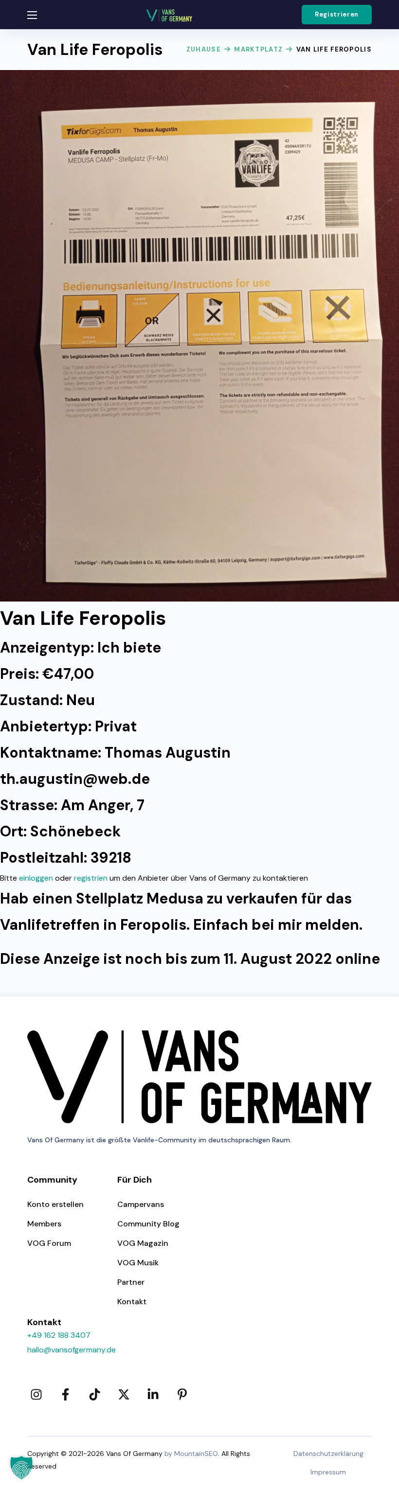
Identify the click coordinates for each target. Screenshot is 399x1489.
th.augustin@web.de (75, 778)
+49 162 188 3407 (59, 1335)
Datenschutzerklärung (328, 1453)
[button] (337, 14)
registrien (91, 878)
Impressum (328, 1472)
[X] (123, 1395)
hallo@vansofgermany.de (71, 1350)
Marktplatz (258, 49)
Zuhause (203, 49)
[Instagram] (36, 1395)
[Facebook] (65, 1395)
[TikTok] (94, 1395)
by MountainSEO (191, 1453)
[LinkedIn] (153, 1395)
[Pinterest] (182, 1395)
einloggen (36, 878)
